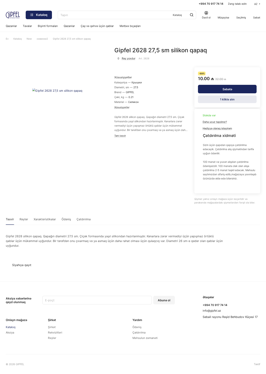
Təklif (257, 364)
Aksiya (10, 332)
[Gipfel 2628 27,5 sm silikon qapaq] (57, 91)
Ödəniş (66, 219)
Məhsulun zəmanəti (145, 338)
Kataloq (10, 327)
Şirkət (52, 320)
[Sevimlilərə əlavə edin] (248, 58)
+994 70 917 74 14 (211, 3)
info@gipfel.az (212, 310)
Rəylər (24, 219)
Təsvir (10, 219)
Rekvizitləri (55, 332)
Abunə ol (164, 300)
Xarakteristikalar (45, 219)
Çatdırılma (84, 219)
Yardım (137, 320)
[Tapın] (191, 15)
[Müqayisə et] (256, 58)
